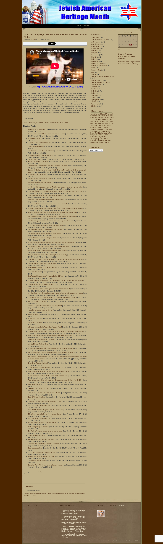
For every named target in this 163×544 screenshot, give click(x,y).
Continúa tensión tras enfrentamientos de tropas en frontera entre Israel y (52, 297)
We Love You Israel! (35, 272)
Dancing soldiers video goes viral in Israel (42, 263)
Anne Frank (95, 38)
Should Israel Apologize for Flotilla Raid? (42, 267)
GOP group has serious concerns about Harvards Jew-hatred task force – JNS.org (100, 140)
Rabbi (93, 93)
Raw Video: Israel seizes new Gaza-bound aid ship (45, 225)
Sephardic (94, 95)
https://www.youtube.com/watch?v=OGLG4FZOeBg (60, 87)
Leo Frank (94, 89)
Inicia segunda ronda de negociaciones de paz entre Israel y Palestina (51, 335)
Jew (92, 72)
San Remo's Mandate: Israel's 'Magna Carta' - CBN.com (46, 276)
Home (79, 26)
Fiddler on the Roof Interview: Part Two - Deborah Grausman (48, 166)
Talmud (93, 102)
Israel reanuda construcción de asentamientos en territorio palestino (51, 348)
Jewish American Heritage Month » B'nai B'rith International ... (48, 376)
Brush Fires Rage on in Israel (38, 363)
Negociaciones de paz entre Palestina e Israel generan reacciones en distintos (55, 331)
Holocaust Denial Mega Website (129, 62)
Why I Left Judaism (34, 384)
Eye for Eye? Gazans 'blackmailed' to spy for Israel (45, 431)
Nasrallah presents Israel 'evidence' (40, 310)
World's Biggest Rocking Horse (38, 344)
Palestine (94, 91)
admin (121, 505)
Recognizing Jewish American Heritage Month (44, 393)
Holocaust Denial (97, 63)
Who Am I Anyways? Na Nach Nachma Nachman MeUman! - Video (46, 123)
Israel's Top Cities (33, 318)
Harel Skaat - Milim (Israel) (37, 461)
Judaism (94, 87)
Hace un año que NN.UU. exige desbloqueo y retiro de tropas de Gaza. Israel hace (55, 191)
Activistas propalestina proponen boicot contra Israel (45, 200)
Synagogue (95, 100)
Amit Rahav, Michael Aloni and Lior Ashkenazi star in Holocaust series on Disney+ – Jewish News (102, 115)
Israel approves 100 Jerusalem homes (41, 151)
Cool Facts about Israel (35, 448)
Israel (93, 68)
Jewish (93, 74)
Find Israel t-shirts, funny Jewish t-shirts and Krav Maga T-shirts (49, 246)
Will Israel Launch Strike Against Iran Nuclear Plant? (45, 327)
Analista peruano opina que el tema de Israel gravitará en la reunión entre (52, 212)
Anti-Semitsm (96, 44)
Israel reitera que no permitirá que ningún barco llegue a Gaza (49, 221)
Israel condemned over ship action (39, 183)
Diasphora (94, 50)
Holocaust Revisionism (99, 66)
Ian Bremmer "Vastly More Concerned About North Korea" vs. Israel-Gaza (52, 217)
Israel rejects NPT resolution (37, 174)
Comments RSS (133, 541)
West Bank (95, 104)
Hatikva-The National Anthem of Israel (41, 456)
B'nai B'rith (95, 48)
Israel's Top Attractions (35, 323)
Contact (86, 26)
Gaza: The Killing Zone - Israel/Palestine (41, 452)
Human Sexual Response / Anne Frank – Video (38, 493)
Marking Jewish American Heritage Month (42, 422)
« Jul (118, 50)
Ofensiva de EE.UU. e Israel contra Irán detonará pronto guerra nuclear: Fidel (55, 259)
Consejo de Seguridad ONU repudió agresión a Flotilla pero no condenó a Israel (55, 208)
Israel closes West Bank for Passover (40, 155)
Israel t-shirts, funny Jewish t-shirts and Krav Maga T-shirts (47, 251)
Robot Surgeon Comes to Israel (39, 367)
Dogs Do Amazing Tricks (36, 147)
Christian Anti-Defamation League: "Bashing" (43, 444)
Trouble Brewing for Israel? (37, 301)
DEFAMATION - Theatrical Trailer (38, 388)
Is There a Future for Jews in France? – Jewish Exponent (100, 126)
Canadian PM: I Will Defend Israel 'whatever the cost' (45, 465)
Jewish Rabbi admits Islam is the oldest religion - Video (46, 134)
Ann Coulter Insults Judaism (37, 435)
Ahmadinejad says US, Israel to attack (41, 284)
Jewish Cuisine (96, 80)
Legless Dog (32, 159)
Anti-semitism (96, 42)
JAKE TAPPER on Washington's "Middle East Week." (45, 410)
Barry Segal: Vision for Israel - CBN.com (41, 340)
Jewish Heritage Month (99, 82)
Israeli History (96, 70)
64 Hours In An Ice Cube (36, 130)
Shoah (93, 97)
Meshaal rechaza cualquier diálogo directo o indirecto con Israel (49, 289)
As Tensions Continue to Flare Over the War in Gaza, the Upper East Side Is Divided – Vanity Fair (102, 121)
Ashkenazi (95, 46)
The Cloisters (117, 541)
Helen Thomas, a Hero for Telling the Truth (42, 238)
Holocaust (94, 61)
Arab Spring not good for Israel (38, 427)
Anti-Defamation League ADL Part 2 (40, 405)
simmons (33, 39)
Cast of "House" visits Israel (37, 397)
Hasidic (94, 57)
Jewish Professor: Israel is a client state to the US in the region (48, 371)
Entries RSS (125, 541)
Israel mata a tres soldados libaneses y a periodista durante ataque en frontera (55, 293)
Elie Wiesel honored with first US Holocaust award (45, 414)
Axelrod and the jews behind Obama (40, 178)
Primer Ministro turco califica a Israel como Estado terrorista (48, 204)
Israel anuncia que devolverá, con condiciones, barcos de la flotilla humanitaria (55, 280)
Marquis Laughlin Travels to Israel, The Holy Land (45, 306)
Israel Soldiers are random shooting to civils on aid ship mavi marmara (51, 242)
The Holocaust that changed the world (41, 439)
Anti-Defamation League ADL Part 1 (40, 418)
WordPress (104, 541)
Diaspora (94, 53)
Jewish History (96, 84)
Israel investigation (34, 138)
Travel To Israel (33, 314)
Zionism (94, 106)
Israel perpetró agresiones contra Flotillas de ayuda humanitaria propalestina (55, 187)
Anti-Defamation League (99, 40)
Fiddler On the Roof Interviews (38, 161)
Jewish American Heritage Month (38, 472)
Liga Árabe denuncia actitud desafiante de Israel (45, 195)
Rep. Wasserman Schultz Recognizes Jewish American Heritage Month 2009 (55, 380)
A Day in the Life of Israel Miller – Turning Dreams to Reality (47, 255)
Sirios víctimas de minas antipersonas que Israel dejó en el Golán (51, 352)
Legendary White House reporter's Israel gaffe (44, 234)
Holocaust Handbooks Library (128, 64)
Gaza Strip (95, 55)
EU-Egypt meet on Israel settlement (39, 142)
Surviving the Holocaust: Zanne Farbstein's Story (44, 401)
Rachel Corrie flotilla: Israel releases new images (45, 229)
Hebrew (94, 59)
